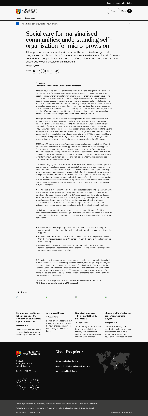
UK (123, 3)
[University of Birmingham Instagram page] (18, 380)
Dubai (129, 3)
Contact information (35, 412)
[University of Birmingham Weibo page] (24, 387)
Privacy (18, 404)
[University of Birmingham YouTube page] (37, 387)
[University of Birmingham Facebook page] (37, 380)
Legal (23, 404)
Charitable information (70, 408)
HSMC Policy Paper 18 (84, 113)
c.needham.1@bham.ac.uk (67, 283)
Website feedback (22, 412)
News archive (30, 18)
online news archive (49, 24)
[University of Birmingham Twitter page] (31, 380)
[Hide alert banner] (129, 23)
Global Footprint (67, 352)
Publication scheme (22, 408)
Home (18, 18)
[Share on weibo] (56, 71)
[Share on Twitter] (39, 71)
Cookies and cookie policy (87, 408)
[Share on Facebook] (34, 71)
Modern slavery (31, 404)
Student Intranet (71, 404)
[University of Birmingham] (27, 11)
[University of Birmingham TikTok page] (18, 387)
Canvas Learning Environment (87, 404)
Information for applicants (38, 408)
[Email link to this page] (51, 71)
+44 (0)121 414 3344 (27, 371)
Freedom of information (54, 408)
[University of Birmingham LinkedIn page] (24, 380)
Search (113, 11)
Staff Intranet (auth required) (55, 404)
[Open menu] (129, 11)
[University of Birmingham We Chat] (31, 387)
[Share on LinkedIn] (45, 71)
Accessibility (41, 404)
